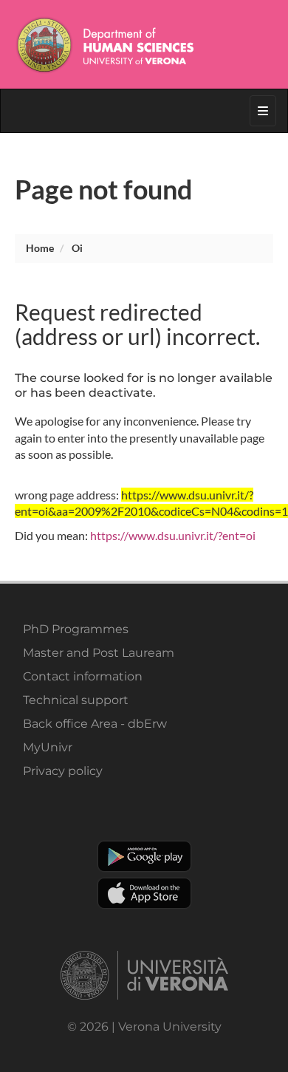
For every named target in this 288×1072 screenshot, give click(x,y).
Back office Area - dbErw (95, 724)
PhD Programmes (75, 629)
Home (40, 248)
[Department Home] (144, 44)
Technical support (75, 700)
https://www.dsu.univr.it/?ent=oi (173, 535)
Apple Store (144, 893)
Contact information (83, 676)
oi (77, 248)
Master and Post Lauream (98, 653)
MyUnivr (47, 747)
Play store (144, 856)
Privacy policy (63, 771)
